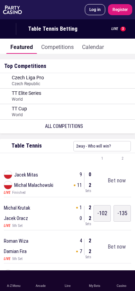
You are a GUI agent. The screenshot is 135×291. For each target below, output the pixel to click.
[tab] (21, 46)
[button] (67, 158)
